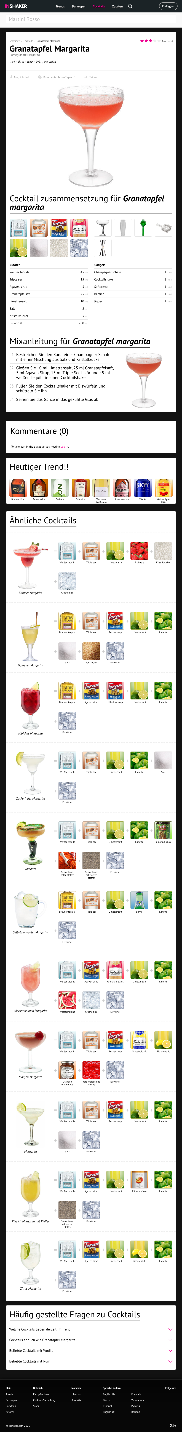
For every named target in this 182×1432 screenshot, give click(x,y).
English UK (109, 1394)
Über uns (76, 1394)
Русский (136, 1406)
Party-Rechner (41, 1394)
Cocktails (99, 6)
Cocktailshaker (104, 279)
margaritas (50, 61)
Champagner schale (107, 272)
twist (38, 61)
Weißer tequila (20, 272)
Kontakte (76, 1400)
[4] (155, 41)
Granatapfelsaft (20, 294)
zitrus (21, 61)
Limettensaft (18, 301)
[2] (146, 41)
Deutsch (107, 1400)
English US (109, 1412)
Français (136, 1394)
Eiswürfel (16, 323)
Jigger (98, 301)
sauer (30, 61)
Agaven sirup (18, 287)
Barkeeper (79, 6)
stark (12, 61)
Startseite (15, 40)
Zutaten (117, 6)
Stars (36, 1406)
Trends (60, 6)
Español (107, 1406)
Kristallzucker (19, 316)
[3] (150, 41)
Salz (12, 308)
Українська (137, 1400)
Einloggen (168, 6)
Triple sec (16, 279)
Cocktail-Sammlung (44, 1400)
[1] (142, 41)
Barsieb (99, 294)
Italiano (135, 1412)
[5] (159, 41)
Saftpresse (101, 287)
